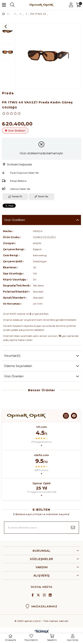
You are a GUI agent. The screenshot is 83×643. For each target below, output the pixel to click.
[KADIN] (20, 14)
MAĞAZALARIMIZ (44, 606)
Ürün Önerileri (13, 376)
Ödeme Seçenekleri (18, 366)
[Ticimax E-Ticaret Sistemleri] (41, 632)
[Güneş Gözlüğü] (14, 14)
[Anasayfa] (7, 14)
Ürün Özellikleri (14, 220)
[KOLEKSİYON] (25, 14)
